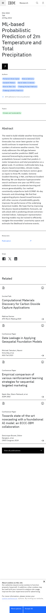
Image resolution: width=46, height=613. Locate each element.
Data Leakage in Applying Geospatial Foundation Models (22, 339)
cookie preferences (9, 598)
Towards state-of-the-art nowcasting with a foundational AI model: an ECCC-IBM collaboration (22, 421)
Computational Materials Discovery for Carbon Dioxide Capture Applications (21, 303)
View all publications (12, 450)
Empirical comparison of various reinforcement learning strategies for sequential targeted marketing (22, 379)
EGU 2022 (6, 13)
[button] (44, 581)
